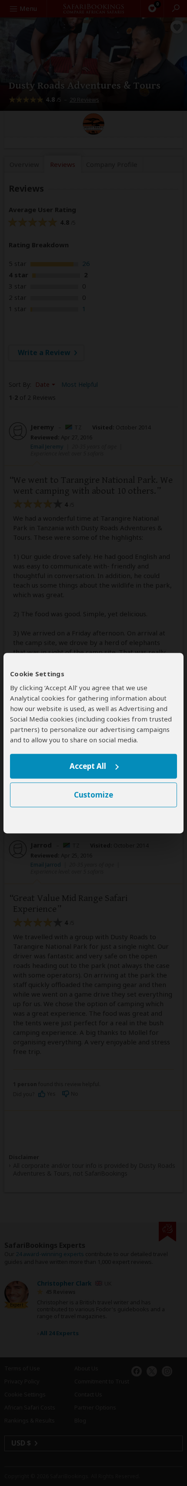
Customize (93, 795)
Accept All (88, 766)
